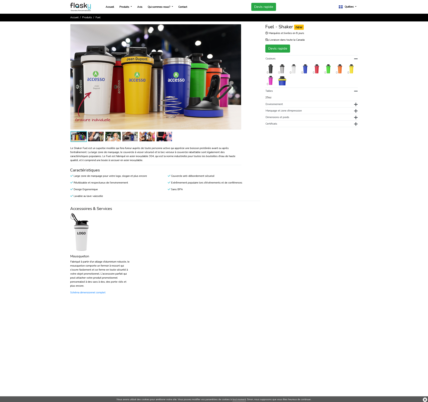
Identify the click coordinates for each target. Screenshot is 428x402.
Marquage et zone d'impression (283, 111)
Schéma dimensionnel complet (87, 292)
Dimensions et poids (277, 117)
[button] (347, 6)
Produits (124, 7)
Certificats (271, 124)
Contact (182, 7)
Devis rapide (263, 7)
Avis (139, 7)
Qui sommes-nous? (159, 7)
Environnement (274, 104)
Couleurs (270, 58)
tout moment (239, 399)
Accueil (110, 7)
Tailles (269, 91)
